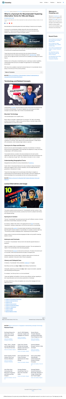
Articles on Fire (8, 302)
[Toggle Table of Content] (41, 72)
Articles (5, 338)
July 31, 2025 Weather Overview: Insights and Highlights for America (23, 334)
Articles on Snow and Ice (10, 304)
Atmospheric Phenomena (22, 338)
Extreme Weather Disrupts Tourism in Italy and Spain (37, 346)
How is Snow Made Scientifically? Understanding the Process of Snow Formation (35, 359)
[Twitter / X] (7, 23)
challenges (26, 262)
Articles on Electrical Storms (11, 300)
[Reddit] (11, 23)
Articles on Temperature (10, 307)
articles (54, 19)
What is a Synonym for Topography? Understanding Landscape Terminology (25, 325)
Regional (14, 349)
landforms (31, 162)
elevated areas (33, 54)
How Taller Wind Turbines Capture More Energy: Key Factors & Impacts (54, 53)
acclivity (15, 228)
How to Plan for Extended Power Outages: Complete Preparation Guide (55, 49)
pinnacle (15, 250)
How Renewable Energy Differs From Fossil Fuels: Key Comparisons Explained (55, 57)
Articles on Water (9, 308)
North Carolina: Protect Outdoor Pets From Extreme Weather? (10, 357)
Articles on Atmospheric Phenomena (13, 299)
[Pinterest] (9, 23)
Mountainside (20, 11)
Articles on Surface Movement (12, 305)
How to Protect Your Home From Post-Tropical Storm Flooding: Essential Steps (55, 40)
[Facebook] (4, 23)
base (32, 223)
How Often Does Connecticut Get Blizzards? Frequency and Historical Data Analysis (9, 372)
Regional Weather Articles (11, 311)
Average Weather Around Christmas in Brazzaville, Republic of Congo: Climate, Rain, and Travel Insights (36, 372)
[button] (48, 2)
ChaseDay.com (57, 16)
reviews (58, 19)
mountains (13, 107)
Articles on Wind (9, 310)
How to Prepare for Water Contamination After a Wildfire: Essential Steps (55, 44)
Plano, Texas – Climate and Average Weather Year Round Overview (9, 346)
